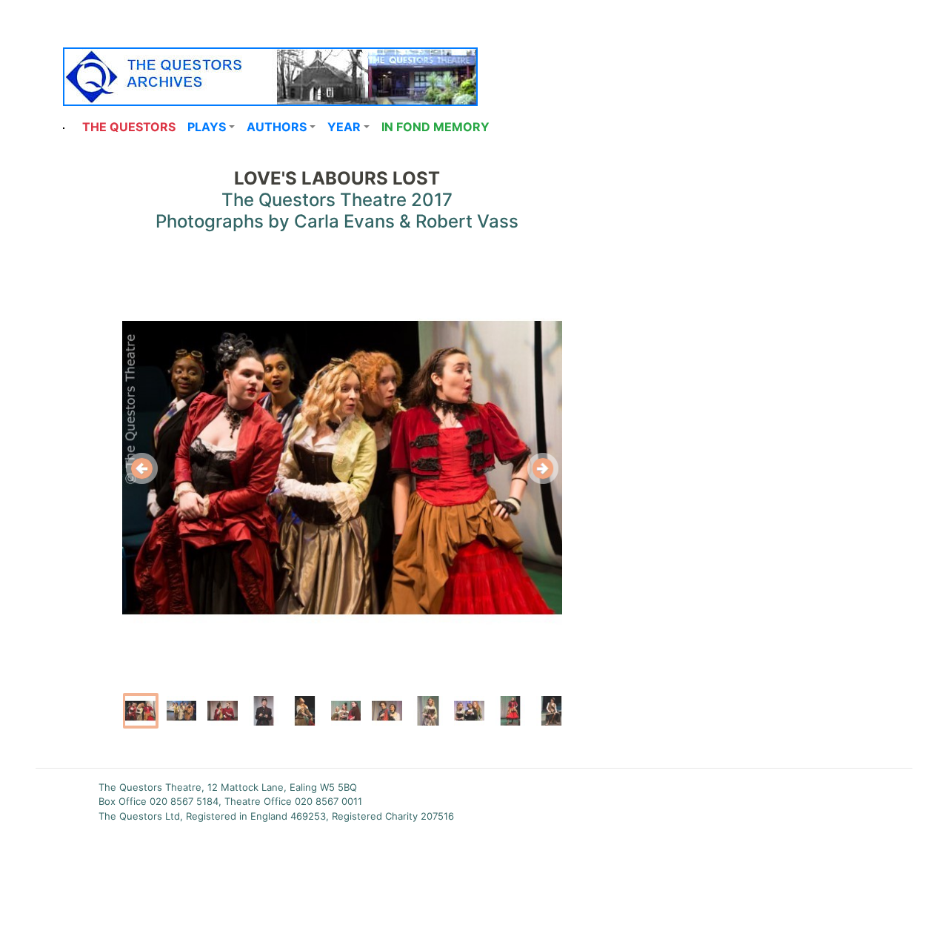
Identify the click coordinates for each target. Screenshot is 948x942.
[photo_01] (140, 711)
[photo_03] (223, 711)
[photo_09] (469, 711)
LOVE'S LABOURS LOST (337, 178)
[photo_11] (551, 711)
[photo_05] (305, 711)
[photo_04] (263, 711)
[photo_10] (510, 711)
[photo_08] (428, 711)
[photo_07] (387, 711)
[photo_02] (181, 711)
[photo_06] (346, 711)
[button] (211, 127)
